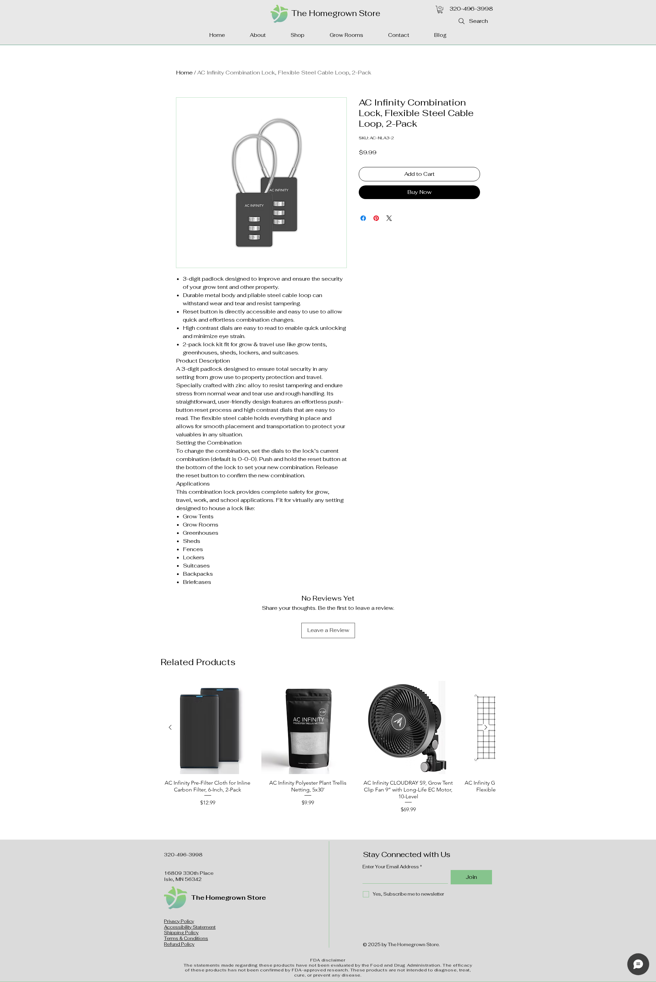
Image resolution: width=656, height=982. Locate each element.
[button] (440, 9)
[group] (328, 747)
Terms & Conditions (186, 938)
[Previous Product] (170, 727)
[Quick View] (208, 727)
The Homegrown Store (335, 13)
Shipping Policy (181, 933)
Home (184, 72)
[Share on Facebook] (363, 218)
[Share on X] (389, 218)
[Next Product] (486, 727)
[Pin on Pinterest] (376, 218)
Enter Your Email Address (391, 867)
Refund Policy (179, 944)
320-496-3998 (471, 8)
